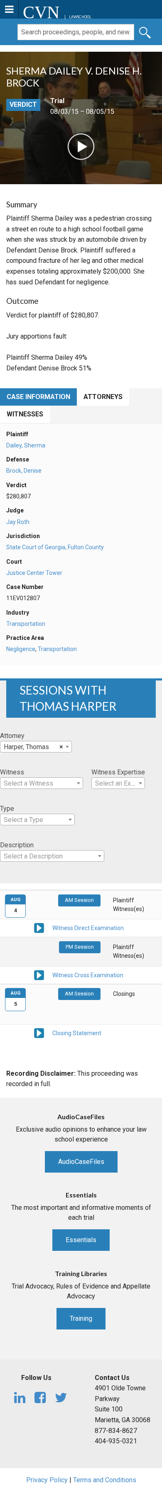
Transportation (25, 623)
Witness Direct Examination (88, 928)
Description (17, 845)
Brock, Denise (24, 470)
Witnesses (25, 414)
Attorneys (103, 397)
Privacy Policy (47, 1480)
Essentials (81, 1240)
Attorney (12, 736)
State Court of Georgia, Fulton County (55, 547)
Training (81, 1318)
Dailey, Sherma (25, 445)
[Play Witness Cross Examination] (39, 974)
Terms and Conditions (104, 1480)
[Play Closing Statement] (39, 1032)
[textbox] (41, 783)
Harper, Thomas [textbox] (33, 747)
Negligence (20, 649)
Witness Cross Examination (87, 975)
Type (7, 808)
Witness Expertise (118, 772)
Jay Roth (17, 522)
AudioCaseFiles (81, 1162)
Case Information (38, 397)
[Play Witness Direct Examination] (39, 927)
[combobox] (36, 746)
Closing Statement (76, 1033)
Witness (12, 772)
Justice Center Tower (34, 573)
